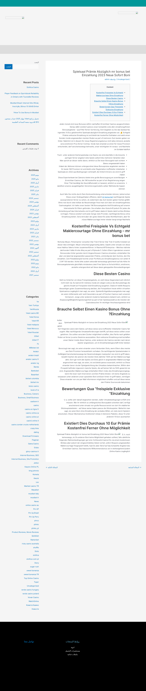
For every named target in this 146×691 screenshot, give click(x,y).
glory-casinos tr (32, 451)
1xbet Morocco (33, 328)
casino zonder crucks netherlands (25, 424)
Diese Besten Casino (114, 98)
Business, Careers (31, 394)
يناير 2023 (35, 236)
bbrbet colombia (32, 378)
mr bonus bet (107, 197)
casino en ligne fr (32, 409)
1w (38, 302)
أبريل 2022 (35, 271)
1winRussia (34, 309)
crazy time (34, 428)
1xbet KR (35, 321)
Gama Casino (33, 444)
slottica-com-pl (32, 559)
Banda (36, 367)
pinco (36, 520)
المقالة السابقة (134, 467)
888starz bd (34, 348)
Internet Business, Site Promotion (25, 459)
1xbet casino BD (32, 313)
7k (38, 344)
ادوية (72, 647)
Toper (36, 582)
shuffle (36, 547)
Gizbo (36, 447)
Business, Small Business (28, 397)
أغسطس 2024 (33, 206)
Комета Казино (32, 605)
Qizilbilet (35, 536)
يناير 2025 (35, 194)
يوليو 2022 (35, 260)
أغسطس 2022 (33, 256)
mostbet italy (33, 494)
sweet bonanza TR (31, 574)
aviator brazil (33, 355)
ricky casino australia (30, 544)
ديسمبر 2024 (34, 198)
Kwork (36, 478)
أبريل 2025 (35, 183)
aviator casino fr (32, 359)
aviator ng (35, 363)
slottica (36, 555)
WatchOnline (34, 601)
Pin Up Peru (34, 517)
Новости (35, 609)
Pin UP (36, 509)
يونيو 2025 (35, 175)
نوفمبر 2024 (34, 202)
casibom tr (34, 401)
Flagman (35, 440)
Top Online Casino (31, 578)
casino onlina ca (32, 413)
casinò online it (33, 421)
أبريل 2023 (35, 225)
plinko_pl (35, 528)
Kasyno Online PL (32, 467)
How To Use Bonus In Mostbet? (26, 112)
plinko (36, 524)
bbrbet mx (35, 382)
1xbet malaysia (33, 325)
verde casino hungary (30, 590)
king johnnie (34, 471)
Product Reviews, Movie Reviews (25, 532)
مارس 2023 (34, 229)
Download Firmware (31, 436)
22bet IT (35, 340)
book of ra (35, 390)
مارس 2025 (34, 186)
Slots (37, 551)
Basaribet (35, 375)
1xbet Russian (33, 332)
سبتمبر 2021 (34, 275)
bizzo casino (34, 386)
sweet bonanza (33, 570)
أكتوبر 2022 (34, 248)
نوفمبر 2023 (34, 213)
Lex (37, 482)
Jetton (36, 463)
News (36, 501)
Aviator (36, 351)
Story (36, 563)
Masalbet (35, 490)
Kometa (36, 474)
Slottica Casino (33, 87)
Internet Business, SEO (29, 455)
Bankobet (35, 371)
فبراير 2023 (34, 233)
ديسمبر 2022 (34, 240)
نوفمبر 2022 (34, 244)
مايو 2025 (35, 179)
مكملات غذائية (73, 654)
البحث (36, 62)
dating (36, 432)
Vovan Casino (33, 597)
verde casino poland (30, 594)
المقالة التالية (52, 467)
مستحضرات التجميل (72, 651)
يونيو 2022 (35, 263)
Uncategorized (123, 79)
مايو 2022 (35, 267)
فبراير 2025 (34, 190)
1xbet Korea (34, 317)
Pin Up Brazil (33, 513)
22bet (36, 336)
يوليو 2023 (35, 221)
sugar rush (34, 567)
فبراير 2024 (34, 210)
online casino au (32, 505)
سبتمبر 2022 (34, 252)
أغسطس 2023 (33, 217)
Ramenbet (35, 540)
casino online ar (32, 417)
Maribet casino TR (31, 486)
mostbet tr (34, 497)
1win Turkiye (34, 305)
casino (36, 405)
